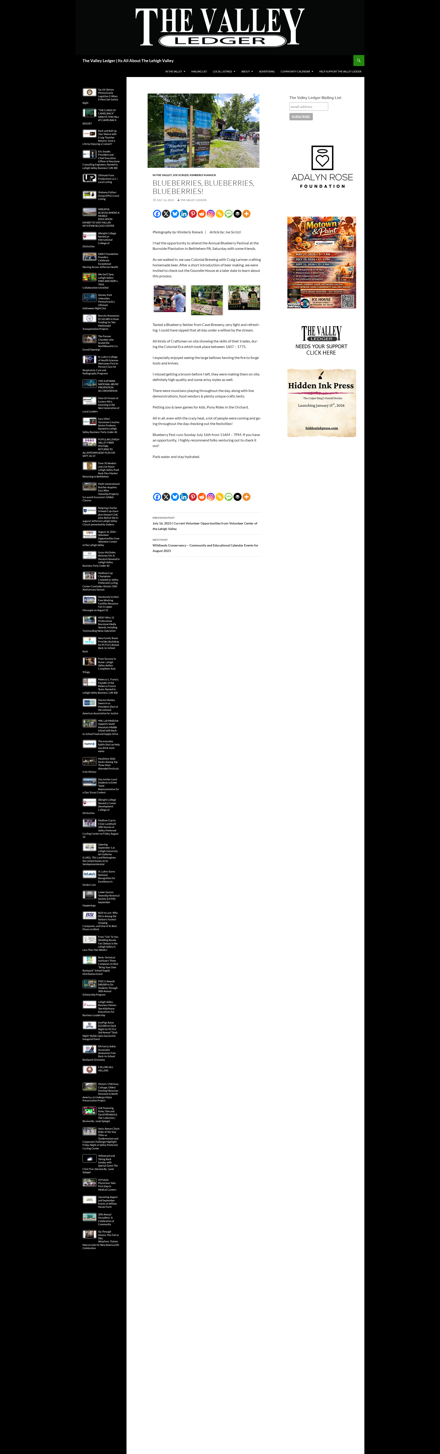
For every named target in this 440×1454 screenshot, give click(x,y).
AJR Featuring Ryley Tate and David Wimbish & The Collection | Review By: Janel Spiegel (99, 1114)
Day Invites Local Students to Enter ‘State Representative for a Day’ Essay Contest (100, 786)
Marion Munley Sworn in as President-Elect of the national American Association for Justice (100, 706)
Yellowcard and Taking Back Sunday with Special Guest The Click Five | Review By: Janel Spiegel (100, 1164)
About (245, 71)
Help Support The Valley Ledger (340, 71)
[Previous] (162, 299)
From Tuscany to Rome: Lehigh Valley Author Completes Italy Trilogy (99, 665)
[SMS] (229, 214)
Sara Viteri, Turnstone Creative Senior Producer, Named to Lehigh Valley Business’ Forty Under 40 (100, 425)
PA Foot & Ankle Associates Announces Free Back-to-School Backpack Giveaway (99, 1053)
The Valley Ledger (193, 200)
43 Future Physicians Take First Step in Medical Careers (107, 1184)
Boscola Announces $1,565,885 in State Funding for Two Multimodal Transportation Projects (100, 322)
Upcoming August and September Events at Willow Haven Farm (108, 1201)
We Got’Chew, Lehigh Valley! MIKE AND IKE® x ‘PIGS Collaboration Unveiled (100, 281)
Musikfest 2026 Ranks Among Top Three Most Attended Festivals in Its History (100, 765)
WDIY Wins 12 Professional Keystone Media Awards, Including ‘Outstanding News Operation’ (99, 624)
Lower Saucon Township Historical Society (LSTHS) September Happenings (101, 899)
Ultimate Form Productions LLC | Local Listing (108, 178)
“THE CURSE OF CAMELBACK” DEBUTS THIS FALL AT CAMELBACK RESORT (100, 117)
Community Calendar (295, 71)
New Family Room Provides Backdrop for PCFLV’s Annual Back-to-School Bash (100, 645)
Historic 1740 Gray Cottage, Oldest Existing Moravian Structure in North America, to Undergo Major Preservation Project (100, 1092)
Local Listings (222, 71)
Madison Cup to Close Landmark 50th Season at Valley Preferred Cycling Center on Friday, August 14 (100, 828)
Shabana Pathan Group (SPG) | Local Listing (108, 195)
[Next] (252, 299)
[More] (246, 214)
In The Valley (173, 71)
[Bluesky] (175, 214)
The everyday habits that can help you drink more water (109, 746)
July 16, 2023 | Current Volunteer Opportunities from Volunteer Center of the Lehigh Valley (205, 521)
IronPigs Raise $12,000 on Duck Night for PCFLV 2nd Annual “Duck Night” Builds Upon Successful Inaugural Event (100, 1030)
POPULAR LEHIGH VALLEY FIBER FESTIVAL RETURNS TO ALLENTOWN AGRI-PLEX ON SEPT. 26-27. (100, 447)
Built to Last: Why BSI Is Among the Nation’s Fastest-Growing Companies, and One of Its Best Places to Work (100, 921)
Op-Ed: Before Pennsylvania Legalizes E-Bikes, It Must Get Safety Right (100, 96)
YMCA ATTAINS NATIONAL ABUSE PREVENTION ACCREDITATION (108, 385)
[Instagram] (211, 214)
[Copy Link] (220, 214)
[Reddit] (202, 214)
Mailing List (199, 71)
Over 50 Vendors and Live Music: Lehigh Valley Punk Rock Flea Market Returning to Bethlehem (100, 470)
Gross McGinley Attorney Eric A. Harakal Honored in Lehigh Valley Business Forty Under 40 (101, 559)
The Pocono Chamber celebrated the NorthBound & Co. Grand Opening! (100, 343)
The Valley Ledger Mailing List (315, 98)
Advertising (267, 71)
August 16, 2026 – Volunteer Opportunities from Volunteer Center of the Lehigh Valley (100, 538)
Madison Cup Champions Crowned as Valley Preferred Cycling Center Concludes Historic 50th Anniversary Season (100, 581)
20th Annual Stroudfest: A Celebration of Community (106, 1219)
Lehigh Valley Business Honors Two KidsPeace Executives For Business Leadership (99, 1008)
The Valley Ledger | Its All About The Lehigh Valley (128, 60)
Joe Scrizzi (181, 175)
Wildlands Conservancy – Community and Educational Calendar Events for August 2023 (205, 543)
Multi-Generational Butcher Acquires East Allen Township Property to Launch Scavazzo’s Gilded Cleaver (101, 492)
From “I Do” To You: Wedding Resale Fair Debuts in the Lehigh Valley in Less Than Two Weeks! (100, 943)
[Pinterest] (193, 214)
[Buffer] (238, 214)
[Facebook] (157, 214)
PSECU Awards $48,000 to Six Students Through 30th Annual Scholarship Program (100, 988)
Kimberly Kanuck (203, 175)
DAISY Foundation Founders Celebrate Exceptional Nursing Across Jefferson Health (100, 260)
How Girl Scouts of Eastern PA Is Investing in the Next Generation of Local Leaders (100, 405)
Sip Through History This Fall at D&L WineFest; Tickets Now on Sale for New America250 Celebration (100, 1240)
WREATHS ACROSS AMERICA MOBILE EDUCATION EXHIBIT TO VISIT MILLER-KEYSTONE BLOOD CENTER (100, 217)
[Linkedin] (184, 214)
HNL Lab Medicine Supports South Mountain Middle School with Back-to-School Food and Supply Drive (100, 727)
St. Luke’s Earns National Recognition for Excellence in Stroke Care (98, 878)
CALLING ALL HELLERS (105, 1068)
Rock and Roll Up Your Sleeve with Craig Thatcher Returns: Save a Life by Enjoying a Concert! (99, 137)
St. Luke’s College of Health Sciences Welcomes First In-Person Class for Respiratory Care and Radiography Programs (100, 365)
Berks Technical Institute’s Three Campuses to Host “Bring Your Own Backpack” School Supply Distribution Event (100, 965)
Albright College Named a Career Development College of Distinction (99, 806)
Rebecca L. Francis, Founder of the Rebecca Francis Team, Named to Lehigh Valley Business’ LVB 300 (100, 686)
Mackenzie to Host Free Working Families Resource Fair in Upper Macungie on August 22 (100, 603)
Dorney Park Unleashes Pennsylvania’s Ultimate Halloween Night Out (98, 301)
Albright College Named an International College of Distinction (99, 240)
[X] (166, 214)
